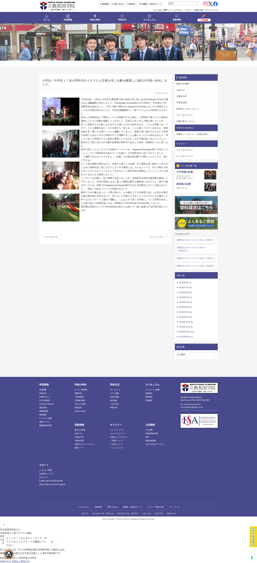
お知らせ (180, 90)
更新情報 (177, 19)
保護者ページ (152, 4)
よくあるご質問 (161, 10)
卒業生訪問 (181, 102)
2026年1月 (184, 317)
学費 (147, 437)
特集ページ (79, 448)
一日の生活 (114, 404)
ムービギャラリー (184, 156)
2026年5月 (184, 297)
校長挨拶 (42, 415)
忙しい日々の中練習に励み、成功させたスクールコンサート (159, 237)
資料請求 (98, 507)
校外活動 (113, 400)
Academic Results (46, 404)
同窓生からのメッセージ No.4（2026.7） (196, 240)
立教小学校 (146, 513)
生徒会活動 (114, 397)
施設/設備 (43, 408)
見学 (131, 4)
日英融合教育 (80, 400)
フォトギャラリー (184, 115)
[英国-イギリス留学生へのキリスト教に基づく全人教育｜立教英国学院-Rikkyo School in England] (57, 5)
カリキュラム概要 (152, 390)
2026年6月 (184, 292)
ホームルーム (115, 390)
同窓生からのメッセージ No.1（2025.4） (196, 266)
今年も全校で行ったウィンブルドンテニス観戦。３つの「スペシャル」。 (53, 237)
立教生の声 (181, 96)
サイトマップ (212, 10)
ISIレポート (43, 477)
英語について (117, 441)
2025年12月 (184, 322)
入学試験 (148, 430)
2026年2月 (184, 312)
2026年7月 (184, 287)
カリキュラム (149, 19)
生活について (117, 444)
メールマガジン (177, 10)
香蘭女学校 (171, 513)
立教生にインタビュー (119, 437)
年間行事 (113, 408)
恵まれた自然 (80, 411)
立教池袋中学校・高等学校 (102, 513)
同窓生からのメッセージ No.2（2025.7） (196, 258)
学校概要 (42, 390)
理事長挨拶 (43, 411)
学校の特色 (95, 19)
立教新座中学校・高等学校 (127, 513)
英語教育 (148, 393)
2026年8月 (184, 282)
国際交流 (78, 393)
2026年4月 (184, 302)
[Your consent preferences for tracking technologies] (252, 558)
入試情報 (150, 425)
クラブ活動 (114, 393)
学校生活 (122, 19)
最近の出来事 (182, 84)
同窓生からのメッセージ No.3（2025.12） (191, 249)
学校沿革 (42, 393)
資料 (105, 4)
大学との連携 (80, 404)
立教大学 (84, 513)
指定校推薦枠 (150, 441)
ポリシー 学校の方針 (195, 10)
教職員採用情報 (45, 425)
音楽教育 (148, 400)
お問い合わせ (118, 4)
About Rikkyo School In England (52, 484)
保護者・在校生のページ (132, 507)
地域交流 (78, 408)
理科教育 (148, 397)
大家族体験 (79, 397)
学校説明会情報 (151, 433)
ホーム (47, 19)
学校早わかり (44, 397)
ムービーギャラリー (118, 433)
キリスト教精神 (81, 390)
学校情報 (68, 19)
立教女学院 (158, 513)
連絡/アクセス (44, 422)
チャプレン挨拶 (45, 418)
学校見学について (46, 474)
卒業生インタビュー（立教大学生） (193, 134)
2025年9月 (184, 336)
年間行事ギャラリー (185, 121)
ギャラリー (116, 425)
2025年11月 (184, 327)
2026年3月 (184, 307)
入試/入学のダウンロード (155, 444)
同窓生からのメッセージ (187, 109)
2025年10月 (184, 332)
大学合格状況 (44, 400)
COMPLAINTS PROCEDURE (51, 481)
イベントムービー (117, 448)
